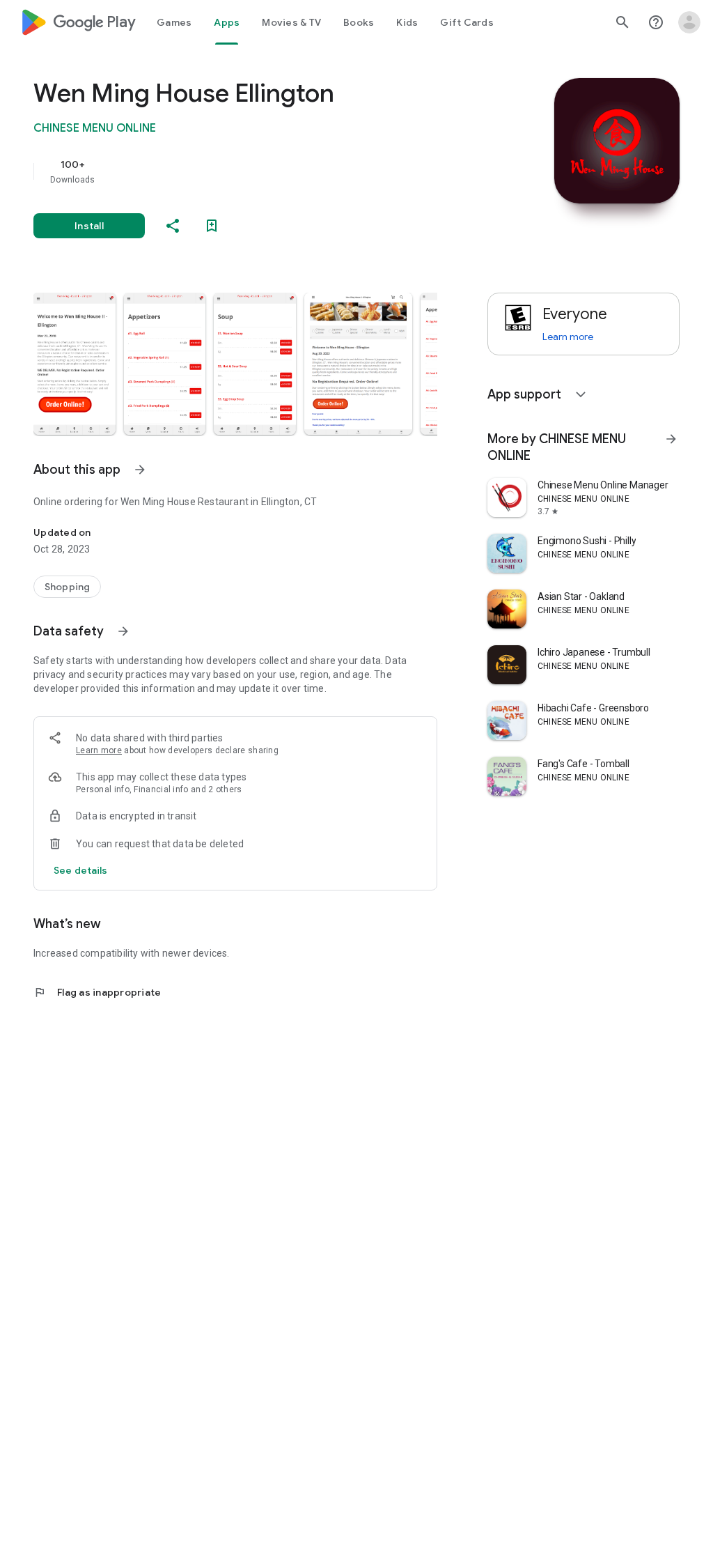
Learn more (99, 750)
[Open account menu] (689, 22)
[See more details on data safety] (80, 870)
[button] (74, 364)
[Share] (172, 225)
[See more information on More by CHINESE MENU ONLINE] (671, 439)
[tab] (174, 22)
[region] (254, 171)
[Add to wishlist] (211, 225)
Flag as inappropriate (97, 992)
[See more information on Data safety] (123, 631)
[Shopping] (67, 586)
